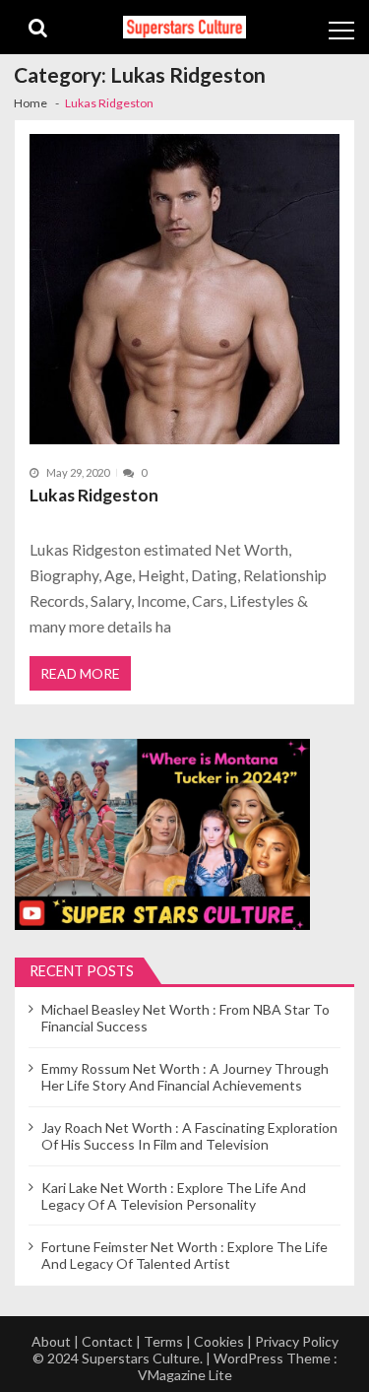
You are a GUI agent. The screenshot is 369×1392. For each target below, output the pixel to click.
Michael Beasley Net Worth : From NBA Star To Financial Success (185, 1017)
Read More (80, 673)
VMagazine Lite (185, 1374)
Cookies (219, 1341)
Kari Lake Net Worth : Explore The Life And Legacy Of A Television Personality (173, 1196)
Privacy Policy (296, 1341)
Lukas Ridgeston (94, 495)
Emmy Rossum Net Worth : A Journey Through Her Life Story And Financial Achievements (185, 1077)
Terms (163, 1341)
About (51, 1341)
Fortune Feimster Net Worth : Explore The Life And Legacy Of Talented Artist (184, 1255)
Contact (107, 1341)
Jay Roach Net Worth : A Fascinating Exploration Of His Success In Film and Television (189, 1136)
